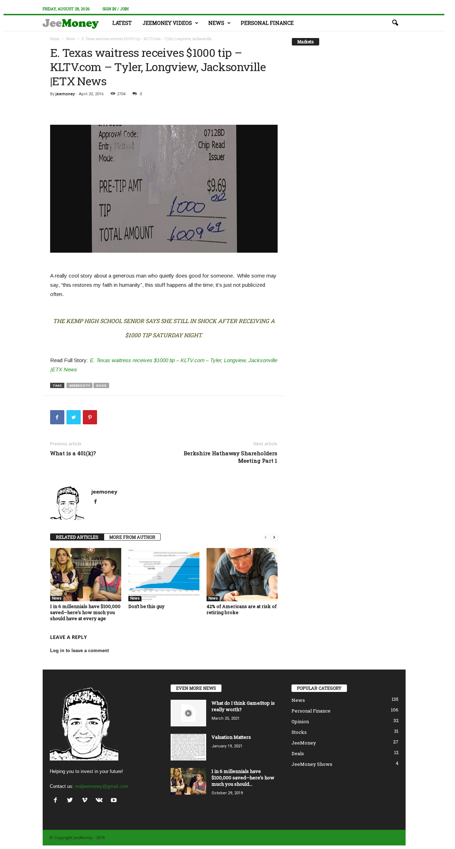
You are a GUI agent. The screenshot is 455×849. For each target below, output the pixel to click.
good (101, 385)
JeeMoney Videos (167, 23)
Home (54, 39)
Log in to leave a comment (79, 650)
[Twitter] (71, 801)
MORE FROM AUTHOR (132, 537)
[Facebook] (95, 502)
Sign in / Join (115, 8)
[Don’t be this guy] (163, 574)
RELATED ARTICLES (77, 537)
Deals (297, 753)
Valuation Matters (231, 737)
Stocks (299, 732)
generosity (79, 385)
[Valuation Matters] (188, 747)
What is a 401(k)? (73, 453)
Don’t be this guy (146, 606)
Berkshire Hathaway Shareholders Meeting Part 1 (230, 457)
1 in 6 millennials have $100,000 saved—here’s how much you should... (243, 777)
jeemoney (65, 94)
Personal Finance (267, 23)
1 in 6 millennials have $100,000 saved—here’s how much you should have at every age (85, 612)
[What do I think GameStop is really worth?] (188, 713)
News (216, 23)
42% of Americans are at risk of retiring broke (242, 609)
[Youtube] (114, 801)
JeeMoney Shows (311, 764)
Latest (122, 23)
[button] (395, 23)
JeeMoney (303, 743)
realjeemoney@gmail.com (101, 786)
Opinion (300, 721)
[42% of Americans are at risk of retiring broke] (242, 574)
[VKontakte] (100, 801)
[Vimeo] (86, 801)
